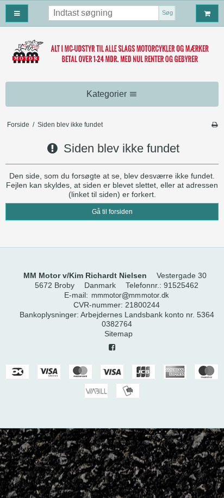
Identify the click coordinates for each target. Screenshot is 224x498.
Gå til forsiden (112, 212)
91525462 (181, 285)
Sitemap (118, 333)
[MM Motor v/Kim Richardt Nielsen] (112, 52)
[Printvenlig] (214, 124)
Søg (167, 12)
